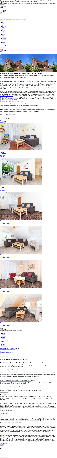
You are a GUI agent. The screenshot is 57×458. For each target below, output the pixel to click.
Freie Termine (4, 25)
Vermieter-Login (4, 346)
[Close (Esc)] (0, 445)
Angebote (3, 36)
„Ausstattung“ (15, 81)
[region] (28, 6)
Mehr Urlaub (4, 45)
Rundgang (3, 30)
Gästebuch (3, 41)
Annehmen (2, 2)
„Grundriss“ (22, 81)
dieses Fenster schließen (4, 356)
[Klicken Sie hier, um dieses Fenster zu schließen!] (0, 353)
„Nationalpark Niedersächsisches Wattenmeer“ (18, 116)
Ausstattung (3, 37)
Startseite (3, 21)
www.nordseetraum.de (3, 352)
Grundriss (3, 29)
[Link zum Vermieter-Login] (3, 444)
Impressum (5, 5)
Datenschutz (2, 5)
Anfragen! (1, 350)
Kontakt (3, 27)
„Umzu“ (3, 31)
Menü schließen (3, 47)
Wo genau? (3, 44)
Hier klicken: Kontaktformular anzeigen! (6, 52)
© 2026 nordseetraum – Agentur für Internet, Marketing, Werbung (9, 348)
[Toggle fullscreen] (1, 445)
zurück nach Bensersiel (10, 352)
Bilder (3, 22)
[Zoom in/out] (2, 445)
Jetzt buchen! (4, 26)
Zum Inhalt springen (3, 6)
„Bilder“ (18, 81)
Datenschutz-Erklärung (5, 335)
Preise (3, 23)
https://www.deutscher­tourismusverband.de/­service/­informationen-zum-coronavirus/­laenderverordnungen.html (15, 381)
